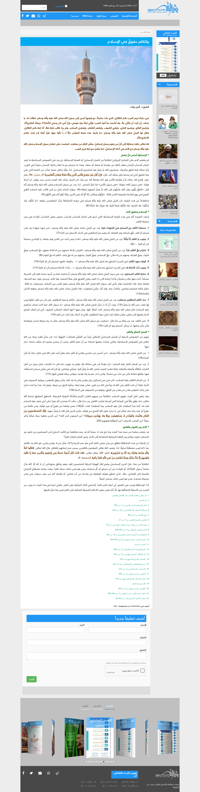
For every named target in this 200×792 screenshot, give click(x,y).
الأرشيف (60, 6)
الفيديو (97, 706)
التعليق (143, 650)
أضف (31, 679)
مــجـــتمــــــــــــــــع (88, 785)
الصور (85, 706)
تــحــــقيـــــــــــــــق (109, 785)
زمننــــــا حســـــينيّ (108, 781)
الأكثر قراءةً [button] (172, 221)
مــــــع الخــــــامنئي (130, 781)
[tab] (168, 84)
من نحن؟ (75, 16)
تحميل (171, 75)
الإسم (143, 625)
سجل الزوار (101, 16)
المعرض (114, 16)
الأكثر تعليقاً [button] (172, 84)
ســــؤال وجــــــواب (129, 785)
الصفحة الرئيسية (129, 16)
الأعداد (109, 706)
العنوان (143, 637)
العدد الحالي (170, 33)
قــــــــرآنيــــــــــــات (88, 781)
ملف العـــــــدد (145, 32)
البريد (82, 625)
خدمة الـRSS (88, 16)
